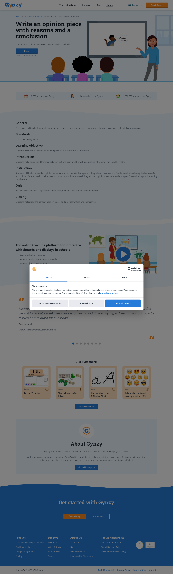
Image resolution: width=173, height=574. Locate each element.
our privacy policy (108, 293)
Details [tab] (86, 277)
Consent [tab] (48, 278)
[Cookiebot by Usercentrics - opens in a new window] (130, 269)
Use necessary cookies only (50, 303)
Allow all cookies (123, 303)
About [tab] (124, 277)
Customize (85, 303)
